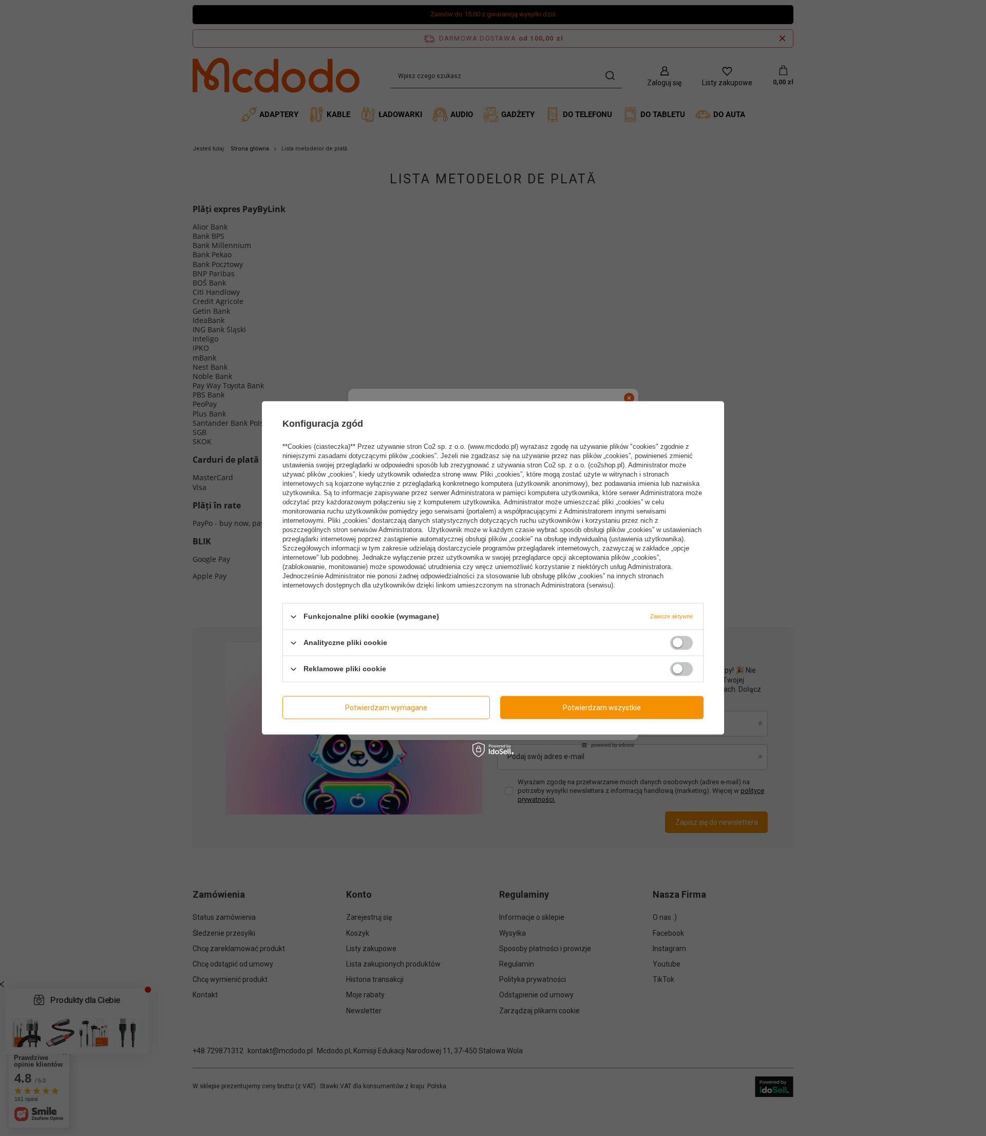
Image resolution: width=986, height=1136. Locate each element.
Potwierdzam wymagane (386, 708)
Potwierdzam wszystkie (602, 708)
